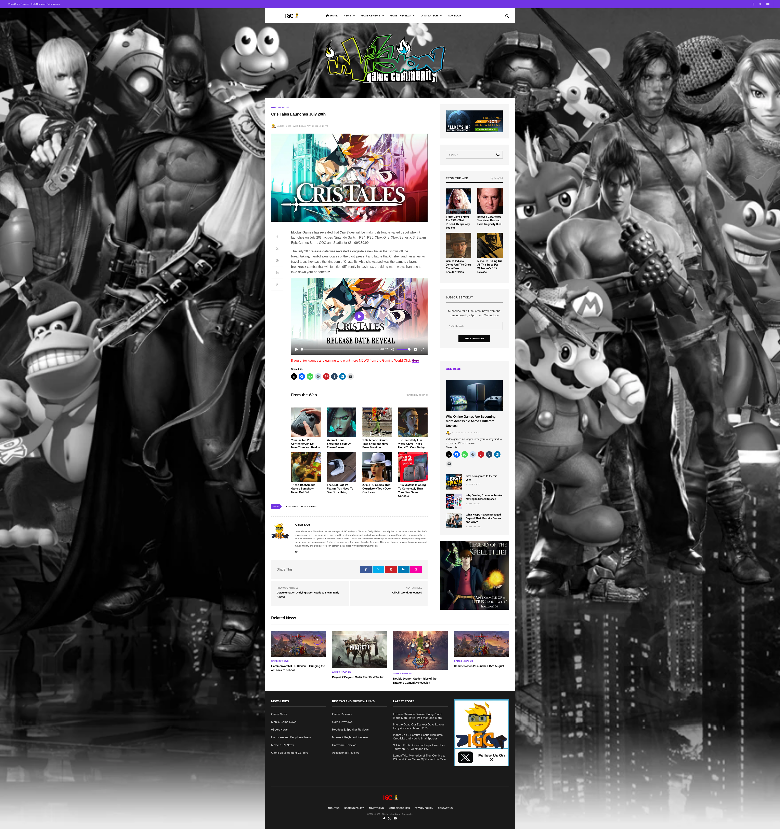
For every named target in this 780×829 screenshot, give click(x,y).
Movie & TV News (282, 745)
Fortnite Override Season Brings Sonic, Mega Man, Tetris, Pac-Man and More (418, 715)
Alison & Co (284, 126)
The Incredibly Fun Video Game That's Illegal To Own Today (411, 443)
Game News (279, 714)
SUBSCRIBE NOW (474, 338)
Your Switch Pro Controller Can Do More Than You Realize (305, 443)
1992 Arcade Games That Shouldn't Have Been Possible (375, 443)
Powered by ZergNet (416, 394)
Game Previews (400, 15)
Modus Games (309, 507)
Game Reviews (370, 15)
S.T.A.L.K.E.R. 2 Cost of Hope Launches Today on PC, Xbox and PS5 (419, 747)
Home (334, 15)
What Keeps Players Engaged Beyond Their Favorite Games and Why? (483, 518)
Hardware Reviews (344, 745)
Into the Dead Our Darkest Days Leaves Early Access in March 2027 (418, 726)
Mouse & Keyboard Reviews (350, 737)
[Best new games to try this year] (454, 482)
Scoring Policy (354, 808)
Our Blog (454, 15)
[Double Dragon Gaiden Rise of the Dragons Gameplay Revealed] (420, 650)
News (347, 15)
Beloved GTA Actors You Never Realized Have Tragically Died (489, 220)
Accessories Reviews (345, 752)
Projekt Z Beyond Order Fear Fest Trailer (357, 677)
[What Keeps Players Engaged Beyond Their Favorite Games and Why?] (454, 520)
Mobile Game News (283, 721)
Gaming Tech (429, 15)
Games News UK (280, 107)
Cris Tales (292, 507)
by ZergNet (497, 178)
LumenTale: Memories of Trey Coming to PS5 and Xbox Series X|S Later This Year (419, 757)
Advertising (376, 808)
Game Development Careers (289, 752)
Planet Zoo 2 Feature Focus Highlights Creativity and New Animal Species (418, 736)
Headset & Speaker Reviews (350, 729)
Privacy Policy (424, 808)
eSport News (279, 729)
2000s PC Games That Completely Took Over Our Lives (376, 488)
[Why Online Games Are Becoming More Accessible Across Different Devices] (474, 395)
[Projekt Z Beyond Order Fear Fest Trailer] (359, 649)
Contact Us (445, 808)
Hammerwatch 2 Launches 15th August (479, 666)
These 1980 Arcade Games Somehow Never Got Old (303, 488)
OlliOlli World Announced (407, 592)
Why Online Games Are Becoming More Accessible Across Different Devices (470, 421)
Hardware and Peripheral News (291, 737)
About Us (333, 808)
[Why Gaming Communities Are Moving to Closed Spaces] (454, 501)
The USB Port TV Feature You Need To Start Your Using (340, 488)
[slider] (340, 349)
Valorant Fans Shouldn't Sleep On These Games (339, 443)
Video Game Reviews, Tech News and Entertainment (34, 4)
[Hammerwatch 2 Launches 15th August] (481, 644)
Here (415, 360)
